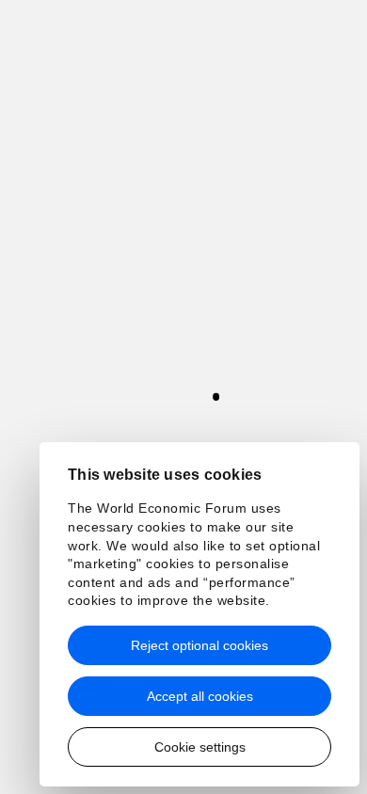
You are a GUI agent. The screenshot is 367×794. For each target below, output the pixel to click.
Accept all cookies (200, 696)
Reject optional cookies (199, 645)
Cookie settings (200, 746)
